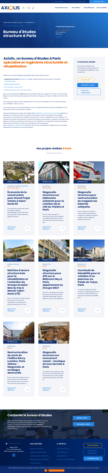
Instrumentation (35, 463)
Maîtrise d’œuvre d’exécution (39, 459)
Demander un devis (87, 85)
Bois (13, 188)
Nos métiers (76, 7)
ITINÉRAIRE (59, 37)
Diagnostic (24, 79)
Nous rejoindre (59, 1)
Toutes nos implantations (86, 92)
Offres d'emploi (92, 445)
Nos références (89, 7)
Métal (18, 188)
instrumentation (9, 81)
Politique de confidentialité (56, 470)
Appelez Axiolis (82, 418)
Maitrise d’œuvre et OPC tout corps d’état (17, 90)
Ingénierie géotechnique (12, 84)
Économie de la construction (13, 87)
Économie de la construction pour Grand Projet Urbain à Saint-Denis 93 (18, 198)
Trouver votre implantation (92, 452)
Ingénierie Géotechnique (38, 452)
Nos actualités (102, 7)
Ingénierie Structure (36, 449)
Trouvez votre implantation (77, 1)
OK (46, 470)
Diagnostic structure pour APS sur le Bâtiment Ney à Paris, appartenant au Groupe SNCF (53, 279)
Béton (9, 188)
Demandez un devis (83, 424)
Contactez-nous (99, 1)
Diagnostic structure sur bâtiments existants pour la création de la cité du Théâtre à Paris (53, 201)
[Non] (106, 469)
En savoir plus (85, 79)
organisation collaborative (15, 125)
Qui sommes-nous (61, 7)
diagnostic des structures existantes (47, 113)
